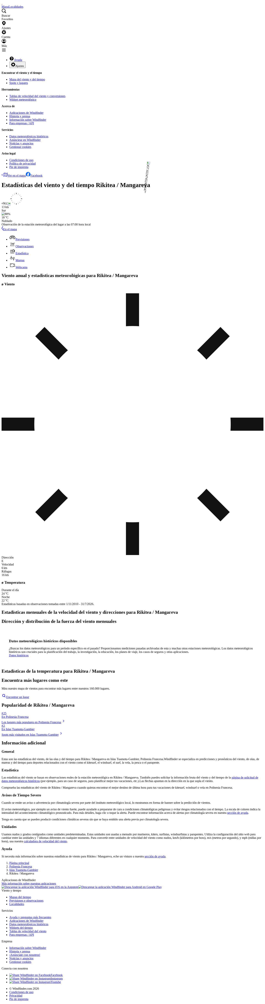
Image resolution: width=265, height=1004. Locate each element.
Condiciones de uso (21, 160)
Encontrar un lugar (17, 697)
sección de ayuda (237, 812)
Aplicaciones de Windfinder (26, 112)
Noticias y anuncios (21, 143)
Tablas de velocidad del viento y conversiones (37, 96)
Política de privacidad (22, 163)
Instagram (57, 978)
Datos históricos (19, 655)
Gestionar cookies (20, 146)
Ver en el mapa (17, 175)
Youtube (56, 982)
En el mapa (10, 229)
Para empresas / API (21, 123)
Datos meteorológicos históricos (28, 136)
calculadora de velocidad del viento (45, 841)
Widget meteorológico (22, 99)
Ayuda (18, 59)
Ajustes (20, 66)
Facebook (36, 175)
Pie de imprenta (18, 167)
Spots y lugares (18, 83)
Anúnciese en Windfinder (25, 140)
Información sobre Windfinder (27, 119)
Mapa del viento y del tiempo (27, 79)
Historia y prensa (19, 116)
